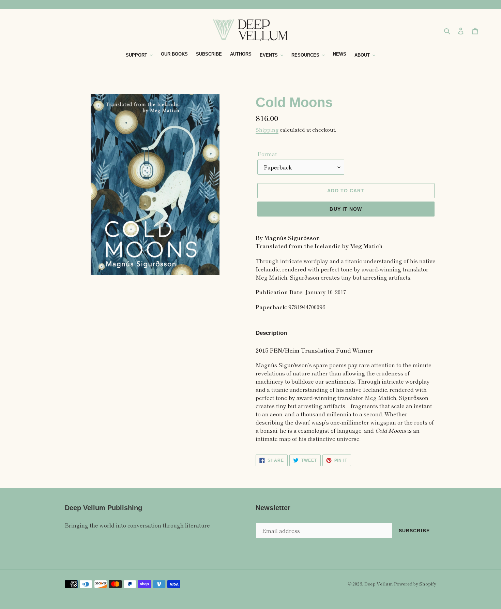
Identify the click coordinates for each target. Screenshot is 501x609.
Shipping (267, 129)
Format (267, 154)
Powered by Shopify (415, 583)
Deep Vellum (378, 583)
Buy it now (346, 209)
